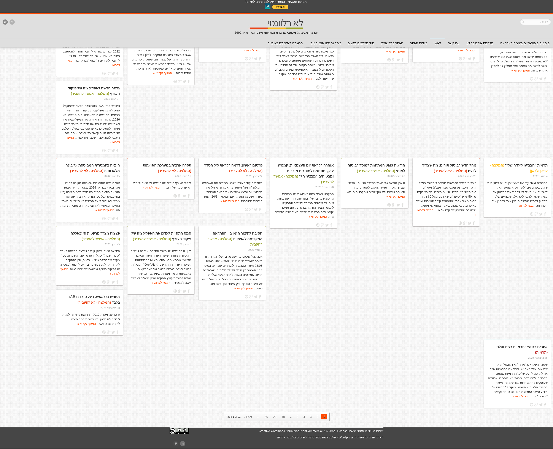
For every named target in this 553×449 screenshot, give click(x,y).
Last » (248, 417)
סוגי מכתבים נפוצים (361, 43)
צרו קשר (453, 43)
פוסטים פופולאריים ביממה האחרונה (525, 43)
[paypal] (5, 22)
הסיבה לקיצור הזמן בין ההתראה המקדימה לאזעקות (235, 239)
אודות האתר (418, 43)
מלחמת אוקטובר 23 (479, 43)
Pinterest (532, 79)
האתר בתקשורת (392, 43)
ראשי (437, 43)
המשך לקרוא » (520, 70)
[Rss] (12, 22)
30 (266, 417)
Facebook (545, 79)
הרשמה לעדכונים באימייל (285, 43)
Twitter (541, 79)
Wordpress (346, 437)
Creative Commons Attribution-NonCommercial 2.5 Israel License (303, 431)
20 (274, 417)
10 (283, 417)
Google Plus (536, 79)
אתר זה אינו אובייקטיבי (325, 43)
